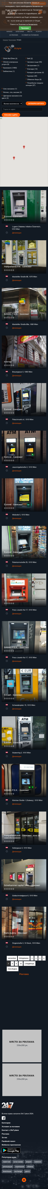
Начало (9, 31)
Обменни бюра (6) (34, 79)
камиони (37, 1161)
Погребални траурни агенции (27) (34, 84)
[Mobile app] (11, 1150)
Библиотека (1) (9, 71)
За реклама (13, 35)
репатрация (7, 1166)
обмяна (30, 1166)
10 (21, 963)
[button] (24, 147)
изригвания (19, 1166)
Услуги (38, 31)
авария (28, 1161)
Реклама (5, 1134)
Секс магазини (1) (10, 88)
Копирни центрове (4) (35, 72)
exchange (18, 1171)
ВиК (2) (30, 58)
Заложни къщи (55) (34, 62)
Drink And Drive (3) (10, 58)
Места (29, 31)
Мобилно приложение (11, 1144)
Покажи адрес (11, 115)
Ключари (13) (32, 69)
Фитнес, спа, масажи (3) (12, 92)
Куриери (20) (32, 76)
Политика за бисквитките (28, 24)
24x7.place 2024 (27, 1113)
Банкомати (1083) (10, 68)
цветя (27, 1171)
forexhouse (7, 1171)
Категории (20, 31)
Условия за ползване (30, 35)
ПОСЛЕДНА (12, 969)
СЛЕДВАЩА (29, 963)
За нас (4, 1137)
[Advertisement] (24, 1005)
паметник (6, 1161)
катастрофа (18, 1161)
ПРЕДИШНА (24, 958)
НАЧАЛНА (12, 958)
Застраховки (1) (33, 65)
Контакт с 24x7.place (10, 1130)
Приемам (25, 28)
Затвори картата (36, 103)
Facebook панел (8, 1141)
